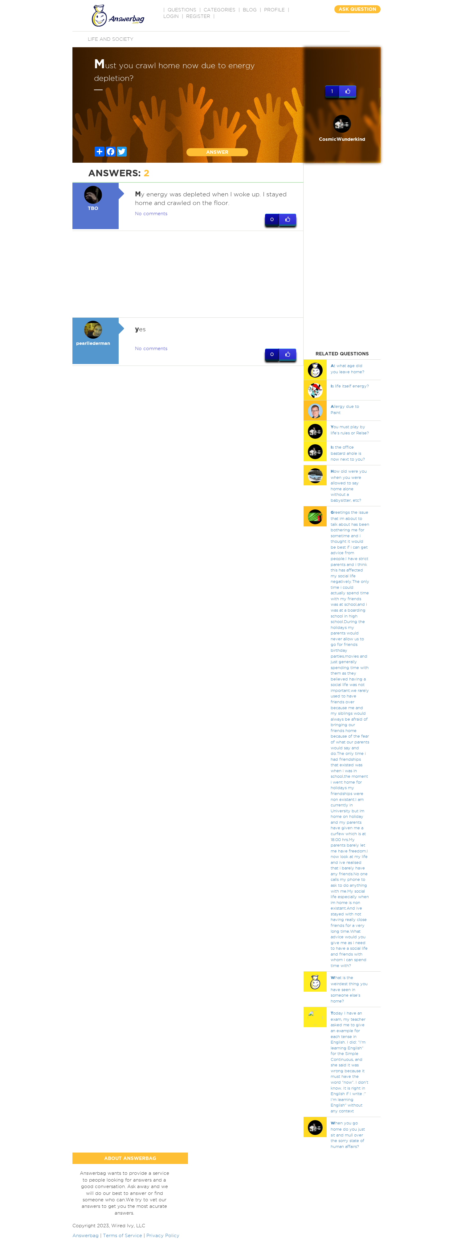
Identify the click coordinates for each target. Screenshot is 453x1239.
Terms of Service (122, 1235)
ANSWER (217, 152)
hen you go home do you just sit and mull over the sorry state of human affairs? (348, 1134)
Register (198, 16)
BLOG (250, 9)
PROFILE (274, 9)
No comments (151, 213)
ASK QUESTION (357, 9)
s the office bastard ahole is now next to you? (348, 453)
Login (171, 16)
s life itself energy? (350, 386)
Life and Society (110, 39)
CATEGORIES (219, 9)
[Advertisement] (188, 274)
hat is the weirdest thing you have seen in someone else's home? (349, 989)
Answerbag (85, 1235)
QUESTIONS (182, 9)
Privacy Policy (162, 1235)
